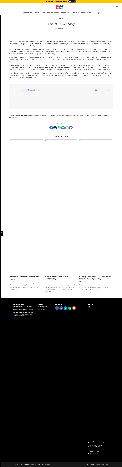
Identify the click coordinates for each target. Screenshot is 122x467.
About (88, 464)
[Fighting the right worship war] (26, 206)
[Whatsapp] (59, 127)
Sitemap (107, 464)
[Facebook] (51, 127)
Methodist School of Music (21, 59)
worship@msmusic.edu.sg (31, 90)
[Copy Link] (71, 127)
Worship (61, 19)
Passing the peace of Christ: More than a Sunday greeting (95, 278)
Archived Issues (43, 308)
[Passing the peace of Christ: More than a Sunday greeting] (95, 206)
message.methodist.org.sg (97, 449)
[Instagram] (61, 308)
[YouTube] (74, 308)
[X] (55, 127)
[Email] (67, 127)
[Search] (117, 7)
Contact (93, 464)
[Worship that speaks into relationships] (61, 206)
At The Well (42, 309)
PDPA (102, 464)
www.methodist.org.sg (96, 451)
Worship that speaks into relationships (56, 278)
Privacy (98, 464)
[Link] (59, 7)
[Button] (119, 1)
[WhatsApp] (70, 308)
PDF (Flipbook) (43, 306)
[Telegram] (63, 127)
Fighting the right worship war (24, 277)
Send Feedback (94, 453)
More (14, 318)
